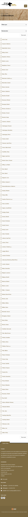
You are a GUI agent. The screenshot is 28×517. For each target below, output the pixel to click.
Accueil (2, 13)
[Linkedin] (4, 498)
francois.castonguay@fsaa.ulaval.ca (14, 490)
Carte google (4, 479)
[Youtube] (2, 498)
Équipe (7, 13)
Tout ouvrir (23, 35)
